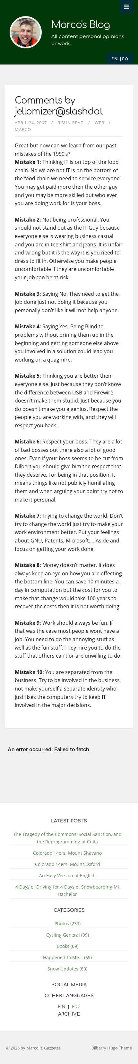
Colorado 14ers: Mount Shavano (67, 853)
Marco (23, 129)
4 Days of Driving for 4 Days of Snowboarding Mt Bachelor (67, 890)
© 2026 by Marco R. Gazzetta (33, 1048)
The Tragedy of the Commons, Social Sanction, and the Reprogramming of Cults (67, 838)
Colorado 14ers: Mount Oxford (67, 864)
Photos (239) (68, 923)
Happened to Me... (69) (67, 957)
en (114, 59)
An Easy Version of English (67, 875)
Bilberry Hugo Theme (111, 1048)
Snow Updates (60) (67, 969)
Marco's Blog (80, 25)
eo (125, 59)
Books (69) (67, 946)
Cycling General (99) (67, 935)
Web (99, 122)
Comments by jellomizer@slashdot (59, 106)
